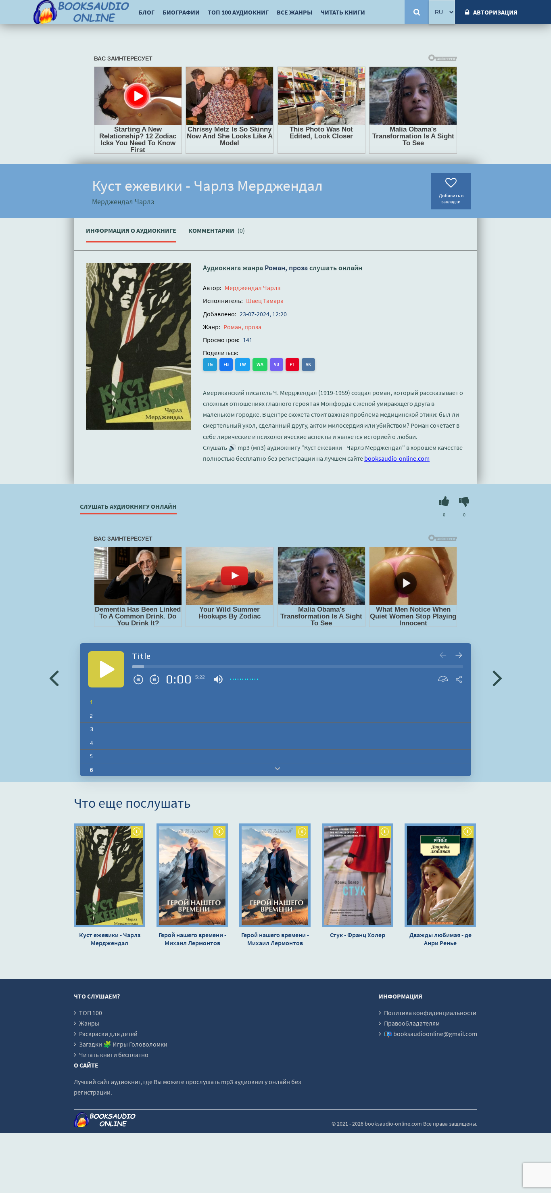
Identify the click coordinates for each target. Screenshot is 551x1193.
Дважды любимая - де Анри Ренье (440, 939)
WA (260, 364)
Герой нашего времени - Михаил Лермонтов (192, 939)
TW (242, 364)
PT (292, 364)
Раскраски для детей (108, 1034)
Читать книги (343, 12)
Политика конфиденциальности (430, 1013)
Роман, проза (286, 267)
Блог (146, 12)
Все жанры (295, 12)
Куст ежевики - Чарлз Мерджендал (109, 939)
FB (226, 364)
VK (308, 364)
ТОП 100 (90, 1013)
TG (210, 364)
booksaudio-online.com (397, 458)
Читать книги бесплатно (113, 1055)
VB (276, 364)
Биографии (181, 12)
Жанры (89, 1023)
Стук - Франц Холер (357, 935)
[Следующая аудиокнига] (497, 677)
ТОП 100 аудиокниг (238, 12)
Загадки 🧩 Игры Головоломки (123, 1044)
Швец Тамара (265, 301)
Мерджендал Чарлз (252, 288)
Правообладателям (412, 1023)
